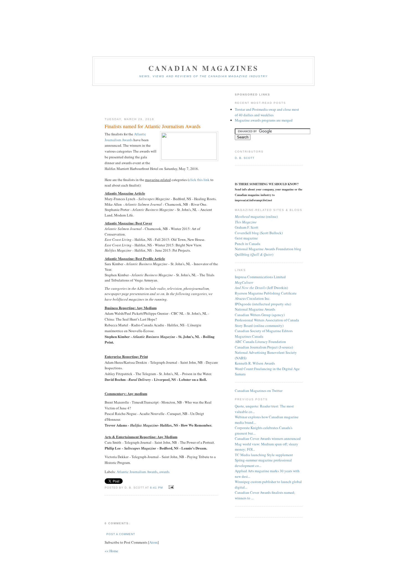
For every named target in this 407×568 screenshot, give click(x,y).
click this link (199, 179)
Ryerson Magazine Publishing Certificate (266, 293)
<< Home (111, 550)
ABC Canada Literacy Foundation (260, 341)
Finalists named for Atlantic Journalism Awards (152, 126)
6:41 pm (157, 487)
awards (164, 471)
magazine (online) (256, 216)
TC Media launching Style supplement (264, 454)
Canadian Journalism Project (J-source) (264, 347)
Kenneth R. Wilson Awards (255, 363)
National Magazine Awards (255, 309)
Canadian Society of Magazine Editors (264, 330)
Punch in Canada (247, 243)
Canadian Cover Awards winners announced (268, 438)
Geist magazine (246, 238)
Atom (153, 542)
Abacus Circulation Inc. (252, 298)
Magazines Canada (249, 336)
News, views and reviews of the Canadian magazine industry (203, 76)
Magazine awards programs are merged (264, 120)
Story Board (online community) (259, 325)
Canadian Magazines (203, 68)
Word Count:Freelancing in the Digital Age (267, 368)
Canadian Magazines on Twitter (258, 390)
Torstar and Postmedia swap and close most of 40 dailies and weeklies (267, 112)
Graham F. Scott (246, 227)
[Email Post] (170, 487)
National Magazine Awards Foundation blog (268, 248)
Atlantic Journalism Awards (137, 471)
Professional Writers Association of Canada (267, 319)
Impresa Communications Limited (260, 276)
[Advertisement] (161, 102)
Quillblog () (254, 254)
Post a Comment (120, 534)
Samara (240, 373)
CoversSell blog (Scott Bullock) (259, 232)
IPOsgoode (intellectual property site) (263, 303)
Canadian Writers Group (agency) (260, 314)
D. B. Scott (244, 157)
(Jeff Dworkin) (261, 287)
